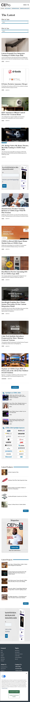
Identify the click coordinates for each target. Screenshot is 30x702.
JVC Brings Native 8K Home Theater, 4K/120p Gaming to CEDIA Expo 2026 (15, 147)
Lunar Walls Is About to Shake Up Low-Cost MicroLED (17, 412)
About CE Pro (3, 668)
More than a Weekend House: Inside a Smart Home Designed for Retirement (17, 564)
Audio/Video (17, 655)
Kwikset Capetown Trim (13, 472)
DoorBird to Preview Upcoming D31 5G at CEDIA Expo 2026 (14, 272)
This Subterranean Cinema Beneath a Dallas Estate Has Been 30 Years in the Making (17, 581)
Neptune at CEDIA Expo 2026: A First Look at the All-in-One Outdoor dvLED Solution (15, 370)
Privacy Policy (4, 688)
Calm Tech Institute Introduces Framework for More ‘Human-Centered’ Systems (13, 338)
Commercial (17, 652)
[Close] (26, 673)
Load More (15, 387)
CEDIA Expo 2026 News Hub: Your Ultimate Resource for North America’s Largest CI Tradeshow (17, 396)
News (3, 61)
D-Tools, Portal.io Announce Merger (14, 84)
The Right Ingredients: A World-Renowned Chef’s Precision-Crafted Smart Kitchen (17, 597)
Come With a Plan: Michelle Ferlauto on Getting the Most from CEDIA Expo (17, 404)
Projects (2, 655)
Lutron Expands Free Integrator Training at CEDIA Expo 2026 (13, 54)
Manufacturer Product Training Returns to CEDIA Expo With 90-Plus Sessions (14, 210)
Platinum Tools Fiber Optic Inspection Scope (17, 480)
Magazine (2, 670)
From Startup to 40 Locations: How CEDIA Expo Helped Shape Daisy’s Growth (16, 420)
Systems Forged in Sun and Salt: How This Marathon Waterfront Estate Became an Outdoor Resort (17, 573)
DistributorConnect (15, 8)
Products (2, 654)
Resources (2, 657)
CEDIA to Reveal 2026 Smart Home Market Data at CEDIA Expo (14, 242)
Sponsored (4, 378)
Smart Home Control (18, 654)
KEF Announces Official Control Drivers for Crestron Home (13, 113)
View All (26, 510)
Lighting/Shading (18, 657)
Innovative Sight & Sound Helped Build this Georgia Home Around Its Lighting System (17, 589)
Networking (17, 650)
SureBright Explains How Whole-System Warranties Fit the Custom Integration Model (14, 304)
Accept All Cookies (14, 691)
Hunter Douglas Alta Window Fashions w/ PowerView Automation (17, 488)
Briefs (2, 652)
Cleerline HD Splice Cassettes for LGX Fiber (17, 496)
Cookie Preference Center (14, 696)
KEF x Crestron (8, 8)
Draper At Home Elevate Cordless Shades (17, 504)
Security (16, 659)
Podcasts (2, 660)
